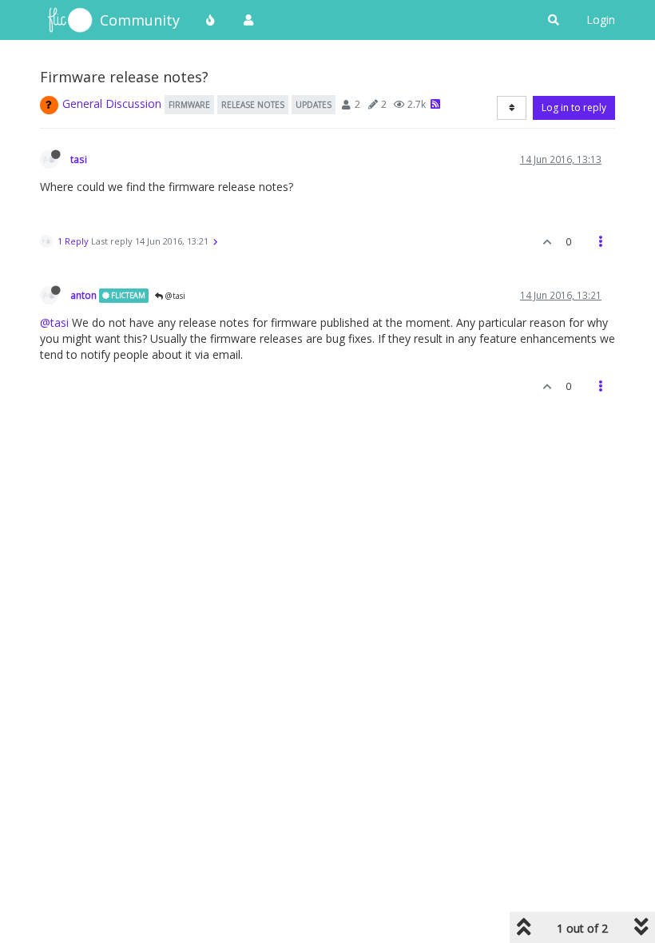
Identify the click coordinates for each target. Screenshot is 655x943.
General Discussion (111, 103)
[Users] (248, 20)
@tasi (174, 295)
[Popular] (211, 20)
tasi (78, 159)
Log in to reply (574, 107)
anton (83, 294)
